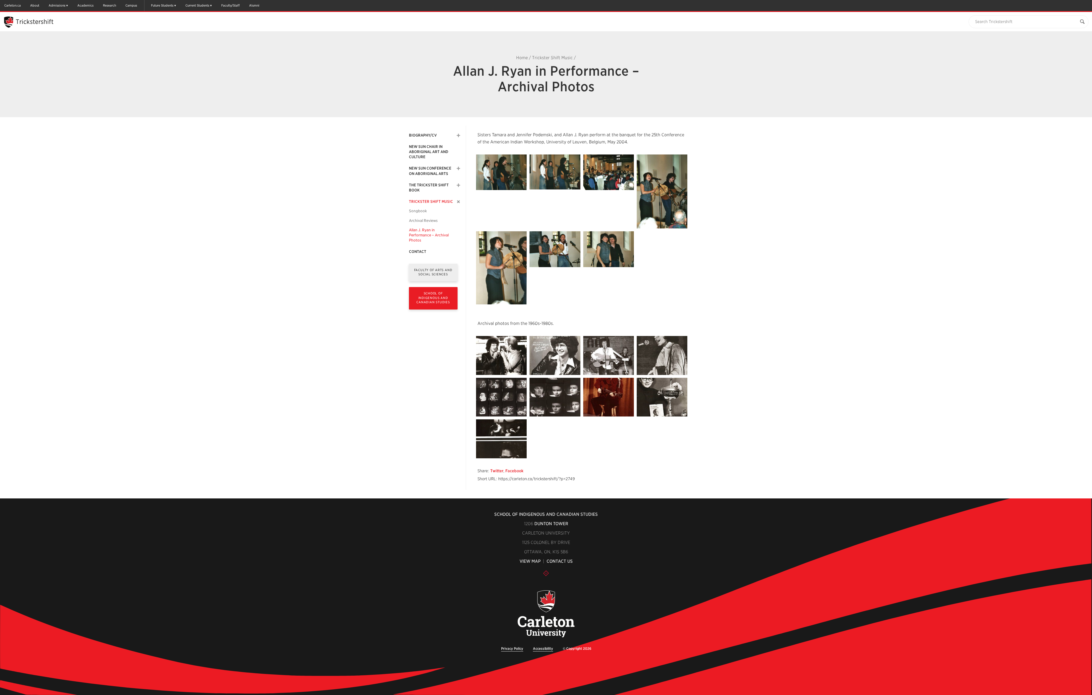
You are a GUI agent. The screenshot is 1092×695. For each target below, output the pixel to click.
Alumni (254, 5)
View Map (530, 561)
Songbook (418, 211)
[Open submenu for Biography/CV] (458, 135)
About (34, 5)
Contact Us (560, 561)
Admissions (57, 5)
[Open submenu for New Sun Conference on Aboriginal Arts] (458, 168)
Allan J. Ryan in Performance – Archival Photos (429, 235)
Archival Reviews (423, 220)
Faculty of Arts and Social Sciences (433, 272)
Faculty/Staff (230, 5)
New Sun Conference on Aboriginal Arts (430, 171)
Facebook (514, 471)
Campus (131, 5)
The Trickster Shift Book (429, 187)
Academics (85, 5)
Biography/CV (423, 135)
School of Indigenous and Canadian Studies (433, 297)
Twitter (496, 471)
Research (109, 5)
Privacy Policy (512, 648)
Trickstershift (34, 21)
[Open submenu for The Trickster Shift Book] (458, 185)
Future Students (162, 5)
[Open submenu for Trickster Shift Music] (458, 201)
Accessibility (543, 648)
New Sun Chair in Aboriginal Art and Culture (428, 152)
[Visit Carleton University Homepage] (546, 614)
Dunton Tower (551, 523)
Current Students (197, 5)
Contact (417, 251)
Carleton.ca (12, 5)
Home (522, 57)
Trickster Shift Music (552, 57)
